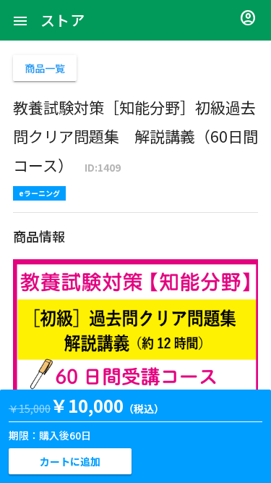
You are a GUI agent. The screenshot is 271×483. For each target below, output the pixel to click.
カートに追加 (70, 461)
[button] (20, 20)
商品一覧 (45, 68)
